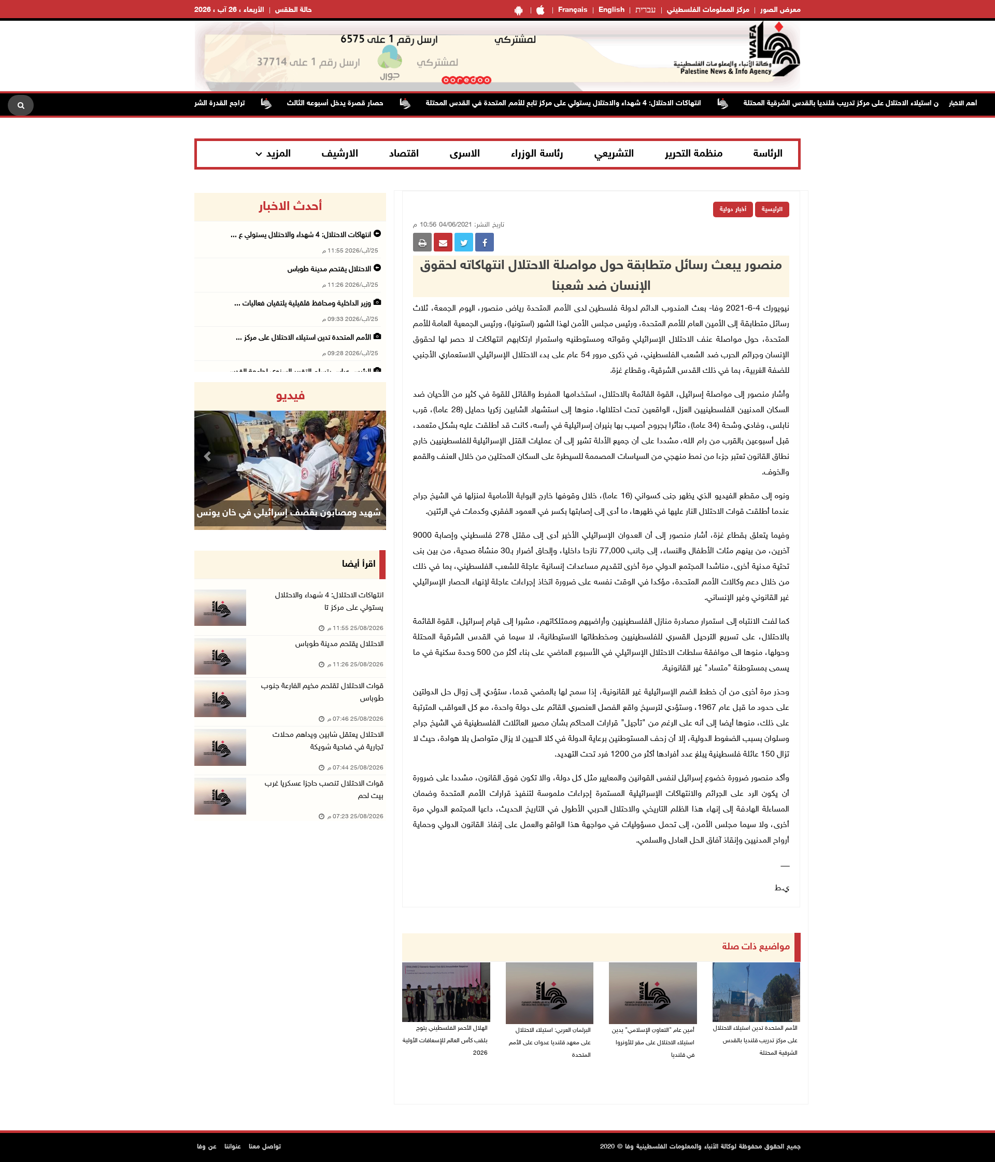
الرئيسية (772, 209)
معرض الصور (780, 10)
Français (573, 10)
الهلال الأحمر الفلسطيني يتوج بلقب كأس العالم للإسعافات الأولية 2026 (445, 1041)
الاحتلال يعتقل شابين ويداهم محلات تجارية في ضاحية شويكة (328, 741)
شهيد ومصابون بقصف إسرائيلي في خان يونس (289, 513)
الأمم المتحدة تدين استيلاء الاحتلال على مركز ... (303, 337)
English (611, 10)
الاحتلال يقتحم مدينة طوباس (328, 269)
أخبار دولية (733, 209)
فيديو (290, 396)
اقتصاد (404, 154)
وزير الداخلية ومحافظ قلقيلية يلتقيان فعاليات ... (302, 303)
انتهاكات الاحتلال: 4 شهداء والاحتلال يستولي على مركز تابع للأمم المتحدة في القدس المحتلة (589, 103)
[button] (208, 456)
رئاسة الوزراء (537, 154)
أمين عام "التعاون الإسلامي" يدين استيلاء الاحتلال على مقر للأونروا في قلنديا (653, 1043)
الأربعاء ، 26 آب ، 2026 (229, 10)
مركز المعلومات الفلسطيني (708, 10)
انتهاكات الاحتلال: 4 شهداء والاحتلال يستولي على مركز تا (329, 601)
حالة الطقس (293, 10)
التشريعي (614, 154)
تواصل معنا (265, 1147)
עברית (645, 10)
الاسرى (465, 154)
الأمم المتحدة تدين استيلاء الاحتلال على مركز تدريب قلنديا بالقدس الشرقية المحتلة (755, 1041)
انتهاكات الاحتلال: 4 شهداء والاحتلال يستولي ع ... (301, 235)
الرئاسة (768, 154)
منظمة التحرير (694, 154)
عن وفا (207, 1147)
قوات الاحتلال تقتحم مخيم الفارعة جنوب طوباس (322, 692)
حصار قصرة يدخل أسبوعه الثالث (360, 103)
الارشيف (340, 154)
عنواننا (232, 1147)
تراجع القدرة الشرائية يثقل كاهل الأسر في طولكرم (195, 103)
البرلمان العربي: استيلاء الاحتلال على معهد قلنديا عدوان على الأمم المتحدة (550, 1043)
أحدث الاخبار (290, 207)
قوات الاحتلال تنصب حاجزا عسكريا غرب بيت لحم (324, 790)
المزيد (278, 154)
